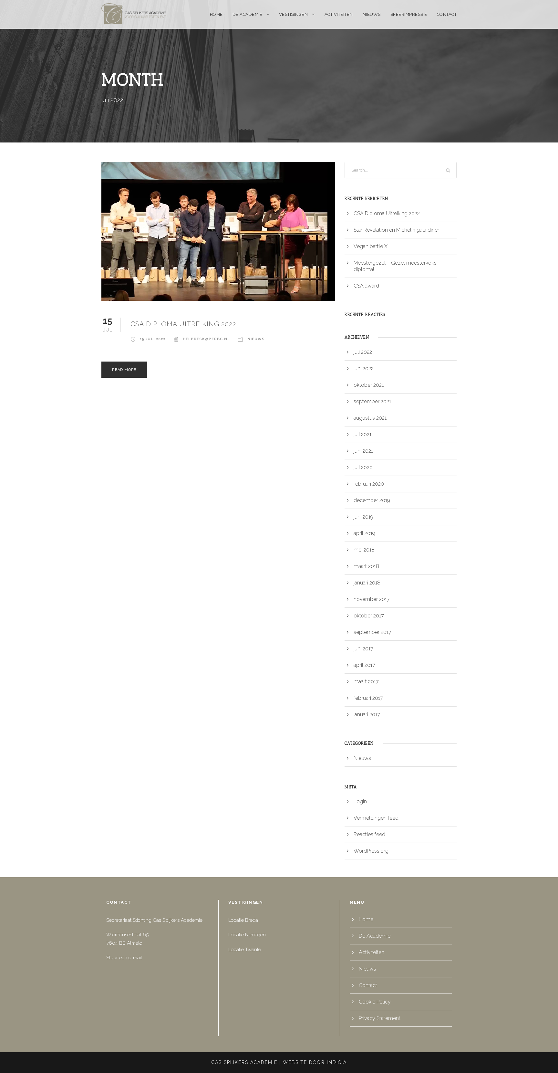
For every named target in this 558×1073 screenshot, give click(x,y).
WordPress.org (371, 851)
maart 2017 (366, 682)
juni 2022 (364, 368)
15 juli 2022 (152, 339)
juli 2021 (362, 434)
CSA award (366, 286)
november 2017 (372, 599)
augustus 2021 (370, 418)
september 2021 (372, 401)
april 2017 (364, 665)
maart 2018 (366, 566)
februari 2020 (369, 484)
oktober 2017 (369, 616)
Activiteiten (339, 14)
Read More (124, 369)
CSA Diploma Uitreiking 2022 (183, 324)
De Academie (247, 14)
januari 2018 (367, 583)
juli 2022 (363, 352)
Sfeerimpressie (408, 14)
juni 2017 (363, 649)
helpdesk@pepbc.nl (206, 339)
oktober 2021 (369, 385)
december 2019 (372, 500)
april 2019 (364, 533)
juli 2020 (363, 467)
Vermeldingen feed (376, 818)
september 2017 (372, 632)
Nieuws (372, 14)
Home (216, 14)
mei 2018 (364, 550)
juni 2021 (363, 451)
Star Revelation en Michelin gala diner (396, 230)
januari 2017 (367, 714)
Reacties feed (369, 834)
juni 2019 (363, 517)
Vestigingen (293, 14)
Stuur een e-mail (124, 958)
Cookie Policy (375, 1002)
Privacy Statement (379, 1018)
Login (360, 801)
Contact (447, 14)
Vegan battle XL (372, 246)
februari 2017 (368, 698)
